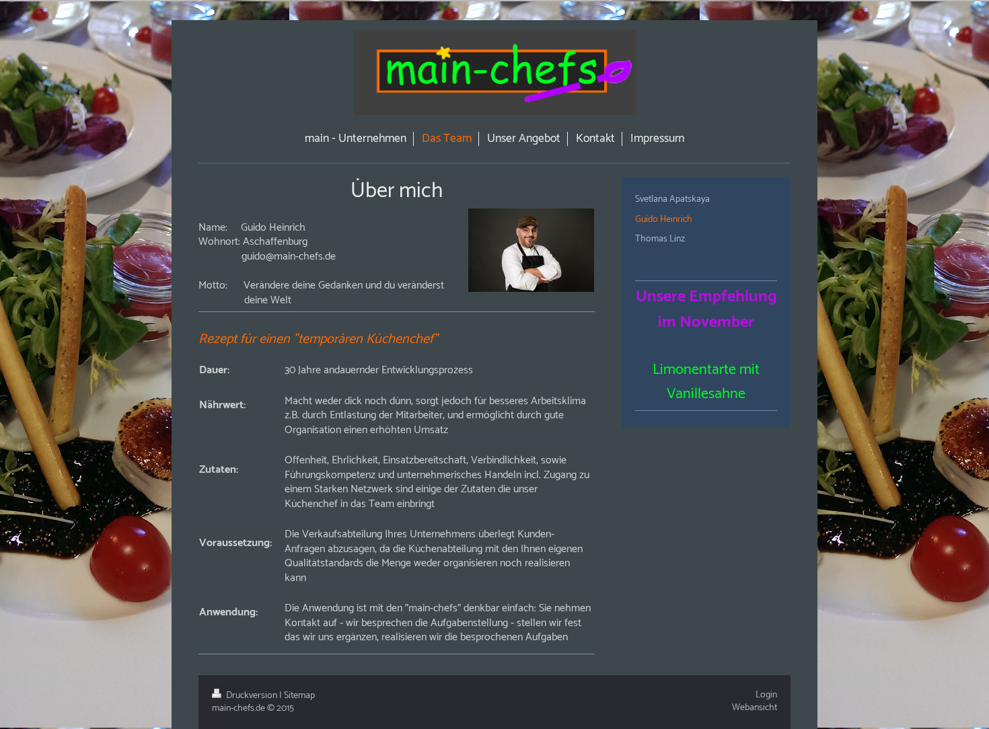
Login (766, 695)
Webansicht (754, 708)
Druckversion (251, 695)
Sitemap (299, 695)
